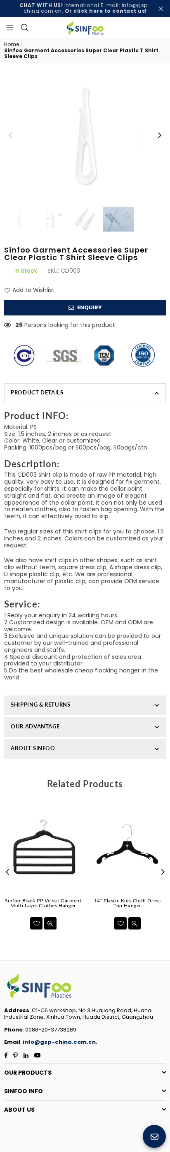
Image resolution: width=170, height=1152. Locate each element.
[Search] (24, 27)
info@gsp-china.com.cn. (60, 1042)
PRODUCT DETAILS (37, 392)
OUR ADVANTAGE (35, 726)
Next (159, 136)
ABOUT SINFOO (33, 748)
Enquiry (89, 307)
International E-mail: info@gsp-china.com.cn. (85, 8)
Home (11, 44)
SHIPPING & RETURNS (41, 704)
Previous (10, 136)
